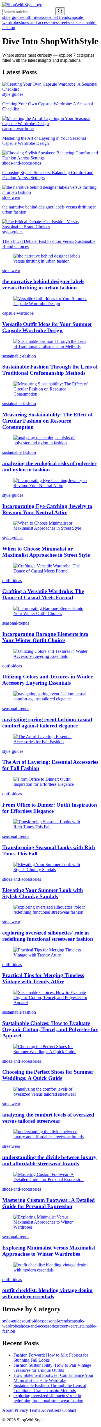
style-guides (12, 17)
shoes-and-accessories (38, 22)
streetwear (67, 22)
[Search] (60, 11)
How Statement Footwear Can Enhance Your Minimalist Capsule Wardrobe (53, 1378)
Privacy (21, 1410)
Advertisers (51, 1410)
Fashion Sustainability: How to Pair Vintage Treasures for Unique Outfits (52, 1368)
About (7, 1410)
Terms (34, 1410)
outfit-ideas (33, 17)
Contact (69, 1410)
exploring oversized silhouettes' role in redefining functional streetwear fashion (48, 1398)
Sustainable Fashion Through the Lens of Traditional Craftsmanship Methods (49, 1388)
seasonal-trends (56, 17)
